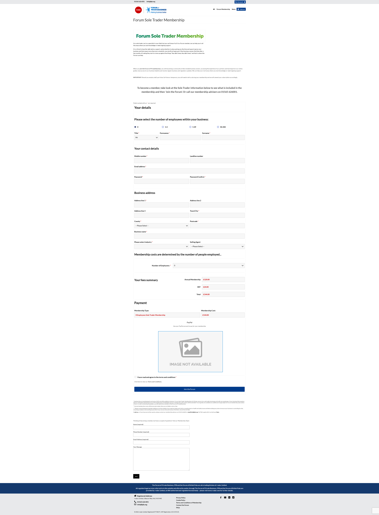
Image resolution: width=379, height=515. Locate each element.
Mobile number (140, 156)
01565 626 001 (139, 1)
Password (138, 177)
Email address (140, 166)
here (218, 412)
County (137, 221)
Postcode (194, 221)
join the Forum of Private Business (150, 69)
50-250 (223, 127)
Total (199, 294)
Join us (242, 9)
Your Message (137, 447)
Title (136, 133)
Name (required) (138, 424)
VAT (199, 287)
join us (136, 412)
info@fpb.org (151, 1)
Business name (140, 232)
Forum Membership (223, 9)
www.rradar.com (214, 490)
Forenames (165, 133)
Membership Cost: (208, 311)
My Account (239, 2)
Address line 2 (195, 200)
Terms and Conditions (154, 382)
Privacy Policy (180, 498)
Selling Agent (195, 242)
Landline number (196, 156)
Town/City (194, 211)
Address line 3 (139, 211)
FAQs (178, 507)
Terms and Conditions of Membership (188, 503)
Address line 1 (140, 200)
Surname (206, 133)
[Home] (214, 9)
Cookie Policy (180, 500)
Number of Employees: (161, 266)
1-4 (166, 127)
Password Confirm (197, 177)
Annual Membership (193, 279)
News (234, 9)
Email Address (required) (140, 439)
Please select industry (143, 242)
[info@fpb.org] (135, 504)
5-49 (194, 127)
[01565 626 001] (135, 502)
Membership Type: (141, 311)
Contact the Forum (182, 505)
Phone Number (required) (141, 432)
